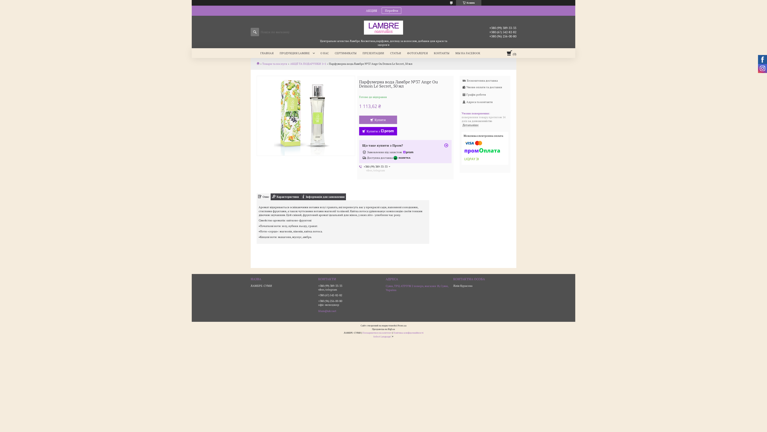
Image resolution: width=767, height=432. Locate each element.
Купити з (373, 131)
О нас (324, 53)
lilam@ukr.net (327, 311)
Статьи (395, 53)
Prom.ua (402, 325)
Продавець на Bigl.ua (383, 329)
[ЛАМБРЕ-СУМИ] (383, 27)
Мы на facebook (467, 53)
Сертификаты (346, 53)
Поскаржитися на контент (377, 332)
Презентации (373, 53)
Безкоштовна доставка (482, 80)
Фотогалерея (417, 53)
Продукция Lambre (295, 53)
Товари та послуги (274, 64)
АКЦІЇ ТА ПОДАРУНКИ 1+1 (308, 64)
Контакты (441, 53)
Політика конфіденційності (408, 332)
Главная (267, 53)
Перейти (391, 10)
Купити (380, 120)
